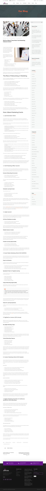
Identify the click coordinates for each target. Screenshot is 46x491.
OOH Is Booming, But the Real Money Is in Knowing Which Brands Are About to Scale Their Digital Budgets (37, 41)
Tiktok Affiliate (34, 181)
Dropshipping (33, 158)
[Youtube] (41, 0)
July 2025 (33, 90)
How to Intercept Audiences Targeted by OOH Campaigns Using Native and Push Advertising (36, 36)
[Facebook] (38, 0)
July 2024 (33, 117)
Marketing (33, 163)
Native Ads (33, 165)
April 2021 (33, 126)
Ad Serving (33, 140)
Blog (36, 3)
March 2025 (33, 99)
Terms (42, 489)
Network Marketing (34, 167)
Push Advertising (34, 172)
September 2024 (34, 113)
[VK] (42, 0)
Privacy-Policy (39, 489)
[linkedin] (39, 0)
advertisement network (8, 442)
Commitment (24, 3)
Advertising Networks (25, 442)
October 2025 (33, 83)
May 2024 (33, 122)
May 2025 (33, 94)
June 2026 (33, 74)
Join (20, 3)
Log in (32, 197)
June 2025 (33, 92)
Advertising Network (19, 38)
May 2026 (33, 76)
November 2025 (34, 81)
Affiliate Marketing (34, 149)
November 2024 (34, 108)
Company (17, 3)
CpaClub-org (17, 474)
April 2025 (33, 97)
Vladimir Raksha (13, 38)
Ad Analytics (33, 135)
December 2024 (34, 106)
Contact (33, 3)
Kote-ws (17, 473)
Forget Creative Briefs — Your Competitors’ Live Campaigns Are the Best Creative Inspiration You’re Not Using (28, 470)
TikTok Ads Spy (18, 475)
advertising (14, 442)
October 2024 (33, 110)
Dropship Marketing (34, 156)
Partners (29, 3)
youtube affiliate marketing (35, 188)
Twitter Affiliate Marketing (35, 183)
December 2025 (34, 78)
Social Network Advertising (35, 176)
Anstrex (12, 313)
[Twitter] (37, 0)
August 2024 (33, 115)
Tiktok (32, 179)
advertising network (19, 442)
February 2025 (34, 101)
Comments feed (34, 201)
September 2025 (34, 85)
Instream (33, 160)
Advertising (33, 144)
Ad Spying (33, 142)
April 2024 (33, 124)
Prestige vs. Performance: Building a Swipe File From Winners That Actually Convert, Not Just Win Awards (28, 480)
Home (14, 3)
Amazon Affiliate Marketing (35, 151)
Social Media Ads (34, 174)
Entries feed (33, 199)
